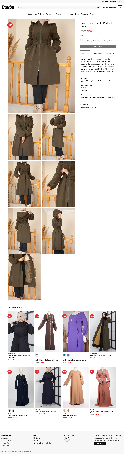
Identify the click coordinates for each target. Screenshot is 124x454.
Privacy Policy (6, 443)
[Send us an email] (121, 1)
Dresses (49, 14)
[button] (120, 7)
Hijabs (70, 14)
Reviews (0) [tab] (110, 53)
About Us (4, 438)
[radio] (82, 40)
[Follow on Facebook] (117, 1)
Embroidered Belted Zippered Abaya (46, 360)
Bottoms (84, 14)
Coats (94, 107)
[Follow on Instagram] (119, 1)
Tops (77, 14)
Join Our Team (68, 435)
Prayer (92, 14)
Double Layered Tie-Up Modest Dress (74, 360)
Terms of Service (7, 440)
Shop (30, 14)
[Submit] (98, 7)
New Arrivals (39, 14)
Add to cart (98, 46)
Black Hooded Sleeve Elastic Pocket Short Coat (19, 356)
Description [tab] (85, 53)
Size (81, 35)
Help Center (36, 438)
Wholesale (5, 445)
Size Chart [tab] (98, 53)
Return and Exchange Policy (42, 443)
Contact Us (36, 440)
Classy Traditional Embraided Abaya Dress (101, 412)
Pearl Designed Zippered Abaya (17, 415)
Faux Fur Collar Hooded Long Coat (100, 356)
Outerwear (60, 14)
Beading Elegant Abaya (70, 415)
